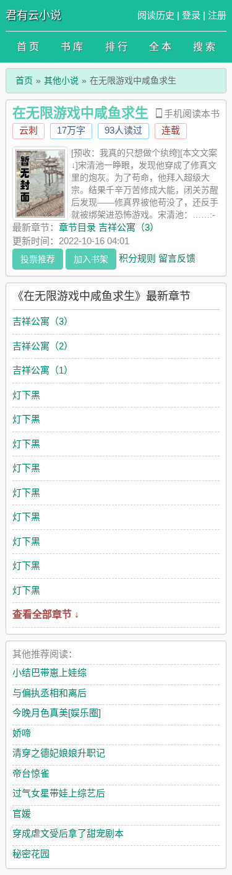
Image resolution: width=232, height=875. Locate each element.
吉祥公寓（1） (42, 370)
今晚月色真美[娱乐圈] (56, 712)
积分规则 (137, 257)
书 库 (72, 46)
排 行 (116, 46)
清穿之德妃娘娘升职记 (58, 753)
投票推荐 (37, 259)
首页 (24, 80)
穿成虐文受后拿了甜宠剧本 (68, 833)
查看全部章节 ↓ (45, 614)
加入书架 (91, 259)
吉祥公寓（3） (42, 321)
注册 (217, 15)
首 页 (28, 46)
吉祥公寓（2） (42, 346)
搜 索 (204, 46)
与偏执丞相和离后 (49, 693)
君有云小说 (33, 15)
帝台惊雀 (30, 773)
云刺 (28, 130)
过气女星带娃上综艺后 (58, 793)
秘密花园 (30, 853)
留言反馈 (176, 257)
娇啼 (21, 733)
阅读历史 (155, 15)
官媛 (21, 813)
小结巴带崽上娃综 (49, 672)
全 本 (160, 46)
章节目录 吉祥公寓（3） (109, 227)
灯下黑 (26, 395)
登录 (191, 15)
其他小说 (61, 80)
